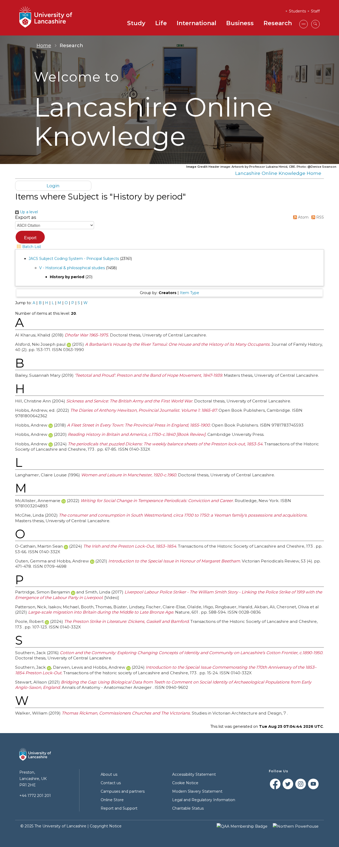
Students (297, 11)
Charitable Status (188, 808)
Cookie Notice (185, 783)
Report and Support (119, 808)
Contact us (111, 783)
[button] (30, 237)
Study (136, 23)
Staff (315, 11)
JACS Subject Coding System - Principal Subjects (74, 258)
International (196, 23)
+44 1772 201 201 (35, 795)
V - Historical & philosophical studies (72, 267)
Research (278, 23)
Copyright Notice (106, 826)
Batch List (31, 246)
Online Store (112, 799)
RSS (319, 217)
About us (109, 774)
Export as (25, 217)
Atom (303, 217)
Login (53, 185)
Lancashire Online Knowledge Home (278, 173)
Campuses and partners (123, 791)
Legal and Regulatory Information (203, 799)
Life (161, 23)
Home (44, 45)
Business (240, 23)
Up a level (28, 212)
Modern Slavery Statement (197, 791)
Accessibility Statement (194, 774)
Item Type (189, 292)
